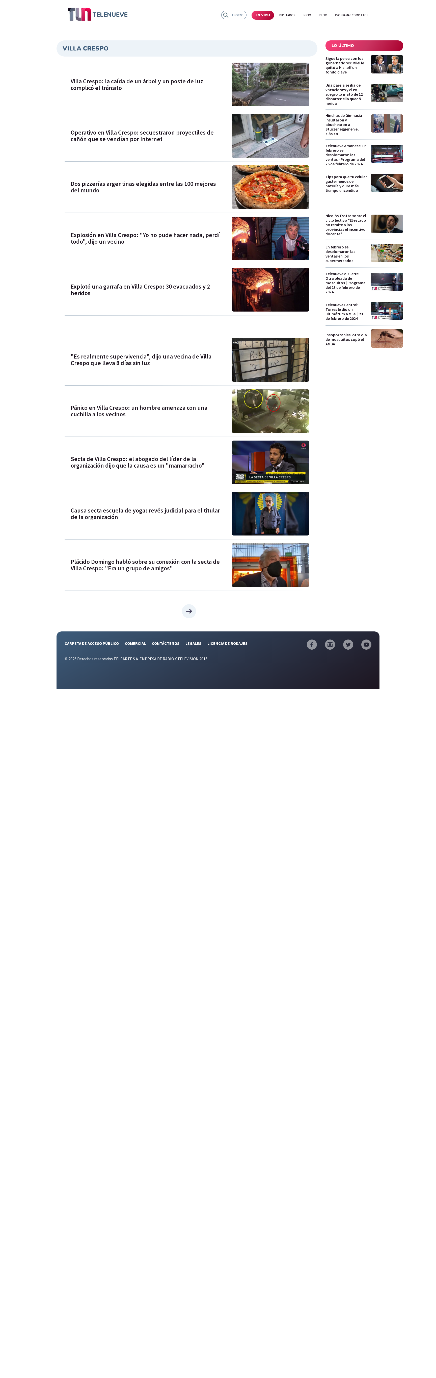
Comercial (135, 643)
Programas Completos (351, 15)
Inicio (307, 15)
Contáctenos (165, 643)
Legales (193, 643)
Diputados (287, 15)
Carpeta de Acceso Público (92, 643)
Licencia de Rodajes (227, 643)
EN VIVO (263, 15)
